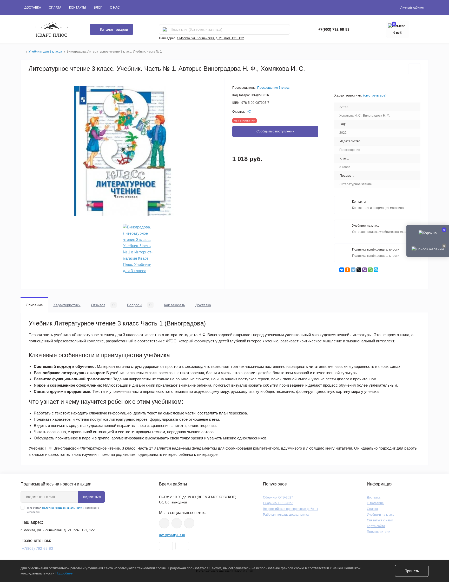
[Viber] (364, 269)
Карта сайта (376, 526)
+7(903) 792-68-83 (333, 29)
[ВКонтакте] (341, 269)
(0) (249, 111)
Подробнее (63, 573)
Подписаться (91, 497)
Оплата (55, 7)
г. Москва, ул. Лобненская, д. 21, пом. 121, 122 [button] (210, 38)
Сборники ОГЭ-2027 (278, 497)
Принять (412, 571)
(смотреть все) (374, 95)
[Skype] (376, 269)
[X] (358, 269)
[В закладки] (414, 68)
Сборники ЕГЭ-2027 (278, 503)
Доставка (32, 7)
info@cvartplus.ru (172, 535)
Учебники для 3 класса (45, 51)
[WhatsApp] (370, 269)
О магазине (375, 503)
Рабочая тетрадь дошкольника (286, 514)
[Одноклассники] (347, 269)
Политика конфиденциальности (62, 507)
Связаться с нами (380, 520)
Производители (378, 532)
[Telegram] (353, 269)
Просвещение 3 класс (273, 87)
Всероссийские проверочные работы (290, 509)
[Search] (164, 29)
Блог (98, 7)
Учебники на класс (380, 514)
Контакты (77, 7)
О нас (115, 7)
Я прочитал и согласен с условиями (63, 509)
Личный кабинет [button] (412, 7)
